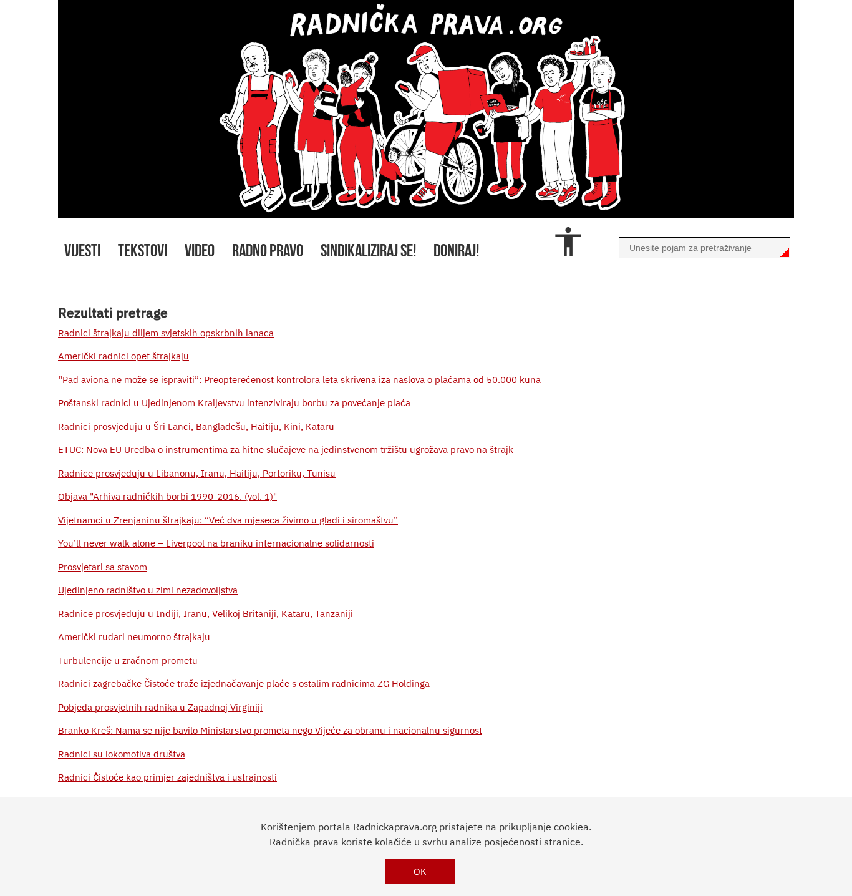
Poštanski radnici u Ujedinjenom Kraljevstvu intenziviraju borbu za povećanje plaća (234, 403)
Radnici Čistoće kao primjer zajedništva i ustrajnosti (167, 777)
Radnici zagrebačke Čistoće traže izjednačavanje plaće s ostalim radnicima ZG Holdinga (244, 683)
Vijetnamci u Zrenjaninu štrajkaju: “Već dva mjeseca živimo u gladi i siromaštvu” (228, 520)
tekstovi (142, 250)
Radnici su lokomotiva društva (121, 754)
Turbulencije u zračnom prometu (128, 660)
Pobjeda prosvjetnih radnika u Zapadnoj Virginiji (160, 707)
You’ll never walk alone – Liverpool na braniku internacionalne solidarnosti (216, 543)
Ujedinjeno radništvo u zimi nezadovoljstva (148, 590)
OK (420, 871)
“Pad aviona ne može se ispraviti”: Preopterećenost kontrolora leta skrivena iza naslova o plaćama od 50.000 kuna (299, 380)
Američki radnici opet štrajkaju (123, 356)
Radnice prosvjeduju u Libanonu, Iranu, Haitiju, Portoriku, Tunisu (197, 473)
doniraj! (456, 250)
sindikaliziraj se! (368, 250)
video (200, 250)
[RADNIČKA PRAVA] (426, 109)
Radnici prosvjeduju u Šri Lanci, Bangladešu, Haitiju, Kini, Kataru (196, 426)
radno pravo (267, 250)
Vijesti (82, 250)
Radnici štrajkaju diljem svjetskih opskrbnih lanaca (166, 333)
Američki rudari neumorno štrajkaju (134, 637)
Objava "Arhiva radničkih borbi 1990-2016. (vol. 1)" (167, 496)
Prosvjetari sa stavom (102, 567)
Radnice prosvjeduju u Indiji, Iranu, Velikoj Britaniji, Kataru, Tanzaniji (205, 614)
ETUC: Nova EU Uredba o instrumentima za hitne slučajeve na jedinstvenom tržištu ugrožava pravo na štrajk (285, 449)
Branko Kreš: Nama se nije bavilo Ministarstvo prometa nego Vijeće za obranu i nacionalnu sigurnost (270, 730)
